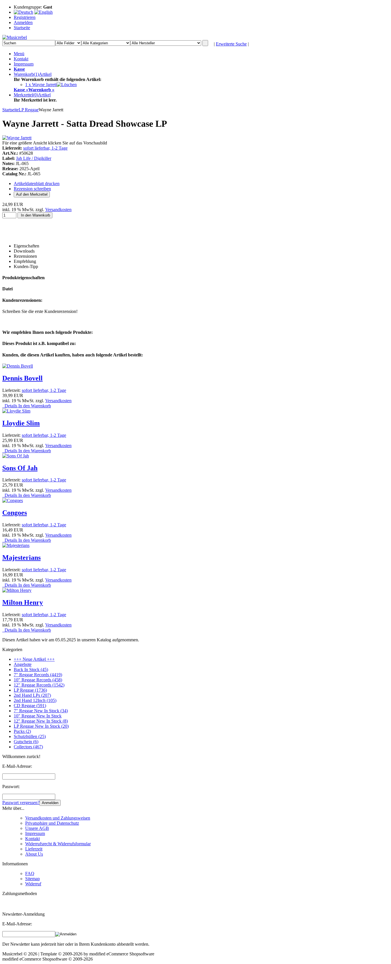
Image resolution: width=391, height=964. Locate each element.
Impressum (23, 64)
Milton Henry (22, 602)
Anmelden (50, 803)
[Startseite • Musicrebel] (14, 37)
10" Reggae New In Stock (38, 715)
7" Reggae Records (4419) (38, 674)
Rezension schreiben (32, 188)
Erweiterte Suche (231, 43)
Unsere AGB (37, 828)
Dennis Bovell (22, 378)
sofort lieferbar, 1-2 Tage (45, 148)
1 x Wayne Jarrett (41, 84)
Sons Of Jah (19, 468)
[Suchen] (205, 43)
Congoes (14, 512)
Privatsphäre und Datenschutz (52, 823)
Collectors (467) (28, 746)
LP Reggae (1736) (30, 690)
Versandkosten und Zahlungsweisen (57, 818)
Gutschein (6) (26, 741)
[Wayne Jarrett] (16, 137)
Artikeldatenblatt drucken (37, 183)
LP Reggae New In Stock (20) (41, 726)
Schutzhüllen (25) (30, 736)
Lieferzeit (33, 848)
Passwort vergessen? (21, 802)
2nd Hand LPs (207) (32, 695)
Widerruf (33, 883)
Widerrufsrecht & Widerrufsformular (58, 843)
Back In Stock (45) (31, 669)
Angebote (22, 664)
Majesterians (21, 557)
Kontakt (21, 58)
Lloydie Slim (21, 423)
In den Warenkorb (35, 215)
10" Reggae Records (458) (38, 679)
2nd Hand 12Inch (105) (35, 700)
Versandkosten (58, 209)
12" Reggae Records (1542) (39, 685)
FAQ (29, 873)
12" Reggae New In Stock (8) (41, 721)
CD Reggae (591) (30, 705)
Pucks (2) (22, 731)
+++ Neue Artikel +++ (34, 659)
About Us (34, 854)
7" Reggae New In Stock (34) (41, 710)
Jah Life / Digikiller (33, 158)
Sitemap (32, 878)
